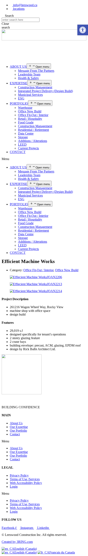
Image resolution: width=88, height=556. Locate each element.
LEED (22, 144)
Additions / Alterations (32, 141)
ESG (21, 98)
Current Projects (28, 148)
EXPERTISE (18, 83)
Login (14, 486)
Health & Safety (28, 78)
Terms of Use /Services (25, 479)
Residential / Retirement (33, 130)
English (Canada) (25, 548)
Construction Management (35, 87)
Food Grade (26, 122)
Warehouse (25, 107)
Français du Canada (62, 552)
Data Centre (26, 133)
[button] (44, 159)
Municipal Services (30, 94)
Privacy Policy (19, 475)
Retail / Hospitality (30, 118)
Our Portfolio (18, 430)
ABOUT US (18, 66)
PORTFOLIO (19, 103)
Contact (15, 434)
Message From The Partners (36, 70)
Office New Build (29, 111)
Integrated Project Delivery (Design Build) (45, 91)
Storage (23, 137)
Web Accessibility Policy (26, 483)
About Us (16, 423)
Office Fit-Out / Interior (33, 115)
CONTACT (18, 152)
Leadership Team (29, 74)
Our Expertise (19, 427)
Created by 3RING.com (17, 541)
